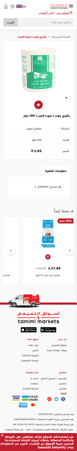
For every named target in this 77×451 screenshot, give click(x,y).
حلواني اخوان (33, 128)
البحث (10, 22)
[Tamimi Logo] (59, 6)
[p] (49, 399)
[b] (56, 399)
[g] (63, 399)
